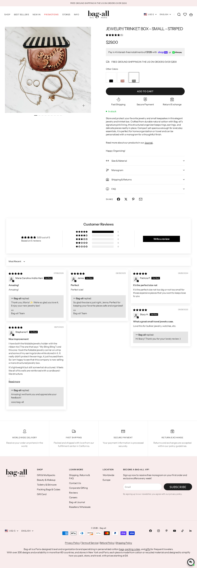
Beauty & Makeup (46, 479)
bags (121, 549)
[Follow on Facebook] (150, 530)
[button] (113, 35)
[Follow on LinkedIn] (190, 530)
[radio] (111, 77)
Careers (73, 497)
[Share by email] (141, 199)
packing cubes (132, 549)
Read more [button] (14, 381)
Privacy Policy (72, 542)
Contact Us (75, 483)
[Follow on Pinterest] (166, 530)
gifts (147, 549)
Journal (149, 142)
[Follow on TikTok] (182, 530)
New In (36, 14)
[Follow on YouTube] (174, 530)
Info (76, 14)
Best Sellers (21, 14)
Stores (66, 14)
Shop (7, 14)
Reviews (73, 492)
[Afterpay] (177, 52)
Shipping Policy (124, 542)
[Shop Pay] (163, 52)
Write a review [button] (161, 238)
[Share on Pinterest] (133, 199)
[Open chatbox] (191, 562)
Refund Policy (107, 542)
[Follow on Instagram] (158, 530)
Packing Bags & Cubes (48, 489)
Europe (106, 479)
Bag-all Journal (77, 502)
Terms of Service (89, 542)
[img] (15, 273)
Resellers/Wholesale (79, 507)
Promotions (51, 14)
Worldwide (108, 475)
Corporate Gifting (78, 487)
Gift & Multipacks (46, 475)
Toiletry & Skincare (46, 484)
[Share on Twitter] (126, 199)
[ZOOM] (83, 106)
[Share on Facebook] (118, 199)
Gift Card (41, 494)
